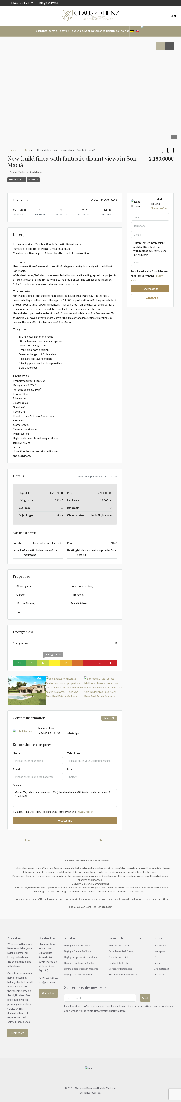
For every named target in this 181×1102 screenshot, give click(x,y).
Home (14, 150)
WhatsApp (73, 733)
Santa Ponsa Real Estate (121, 951)
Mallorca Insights (105, 31)
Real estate (50, 31)
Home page (159, 951)
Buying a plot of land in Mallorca (81, 969)
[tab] (160, 46)
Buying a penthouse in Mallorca (80, 963)
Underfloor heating (82, 586)
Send (145, 997)
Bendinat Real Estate (119, 963)
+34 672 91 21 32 (49, 733)
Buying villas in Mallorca (77, 945)
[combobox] (92, 776)
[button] (165, 150)
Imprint (157, 963)
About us (77, 31)
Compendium (160, 945)
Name (16, 753)
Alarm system (24, 586)
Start (39, 31)
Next (102, 840)
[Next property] (114, 840)
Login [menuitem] (174, 16)
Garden (20, 594)
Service (64, 31)
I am (69, 769)
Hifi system (77, 594)
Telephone (73, 753)
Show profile (109, 718)
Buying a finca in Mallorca (77, 951)
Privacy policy (84, 811)
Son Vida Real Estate (119, 945)
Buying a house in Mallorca (78, 974)
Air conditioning (25, 603)
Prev (28, 840)
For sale (33, 179)
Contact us (122, 31)
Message (18, 785)
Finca (27, 150)
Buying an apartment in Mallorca (80, 957)
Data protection (161, 969)
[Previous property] (15, 840)
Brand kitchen (79, 603)
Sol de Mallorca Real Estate (123, 974)
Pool (19, 611)
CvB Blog (88, 31)
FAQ (156, 957)
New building (16, 179)
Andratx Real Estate (119, 957)
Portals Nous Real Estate (121, 969)
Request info (64, 820)
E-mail (17, 769)
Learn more (17, 1033)
